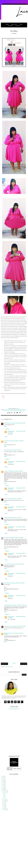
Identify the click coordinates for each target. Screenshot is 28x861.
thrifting (23, 410)
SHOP (21, 24)
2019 (3, 780)
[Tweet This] (17, 412)
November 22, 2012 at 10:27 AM (19, 605)
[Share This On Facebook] (15, 412)
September (5, 800)
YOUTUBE (10, 25)
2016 (3, 784)
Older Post (24, 663)
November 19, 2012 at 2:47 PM (14, 450)
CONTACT (17, 25)
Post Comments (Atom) (9, 666)
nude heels (12, 409)
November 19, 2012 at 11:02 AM (18, 423)
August (4, 801)
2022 (3, 777)
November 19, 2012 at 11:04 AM (16, 440)
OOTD (15, 409)
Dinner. (4, 793)
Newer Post (4, 663)
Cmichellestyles (7, 605)
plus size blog (22, 409)
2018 (3, 781)
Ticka (5, 517)
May (4, 805)
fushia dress (8, 409)
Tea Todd (6, 537)
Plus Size (18, 409)
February (4, 809)
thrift (13, 410)
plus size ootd (10, 410)
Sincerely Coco (7, 626)
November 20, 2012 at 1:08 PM (17, 564)
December (5, 790)
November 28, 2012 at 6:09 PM (18, 626)
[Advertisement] (12, 731)
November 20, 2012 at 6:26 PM (17, 582)
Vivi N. (5, 498)
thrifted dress (19, 410)
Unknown (6, 440)
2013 (3, 788)
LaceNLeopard (11, 431)
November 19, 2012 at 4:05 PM (14, 498)
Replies (7, 428)
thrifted (16, 410)
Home (7, 24)
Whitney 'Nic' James (8, 633)
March (4, 808)
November (5, 792)
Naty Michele (7, 582)
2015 (3, 785)
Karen (5, 450)
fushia (5, 409)
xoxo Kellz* (6, 564)
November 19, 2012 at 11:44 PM (16, 537)
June (4, 804)
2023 (3, 776)
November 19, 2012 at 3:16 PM (16, 471)
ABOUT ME (14, 24)
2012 (3, 789)
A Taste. (4, 797)
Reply (5, 426)
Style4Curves (7, 423)
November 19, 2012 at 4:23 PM (14, 517)
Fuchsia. (4, 794)
